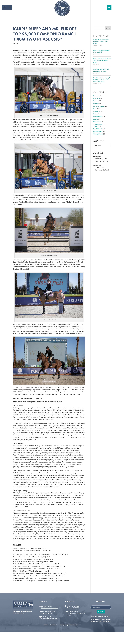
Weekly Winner (98, 134)
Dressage (96, 96)
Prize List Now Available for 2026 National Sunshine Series (102, 60)
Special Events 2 (98, 129)
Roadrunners (97, 122)
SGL (109, 7)
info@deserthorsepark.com (49, 608)
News (95, 109)
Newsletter (96, 111)
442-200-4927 (49, 613)
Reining (95, 119)
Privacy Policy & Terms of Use (69, 625)
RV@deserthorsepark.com (49, 618)
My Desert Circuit (98, 106)
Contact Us (53, 625)
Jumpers (96, 103)
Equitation (96, 98)
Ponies (95, 114)
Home (46, 625)
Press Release (97, 116)
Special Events (97, 124)
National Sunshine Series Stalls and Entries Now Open (101, 41)
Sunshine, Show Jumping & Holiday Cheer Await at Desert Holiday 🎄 (101, 79)
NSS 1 (97, 126)
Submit (100, 612)
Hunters (95, 101)
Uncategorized (97, 131)
